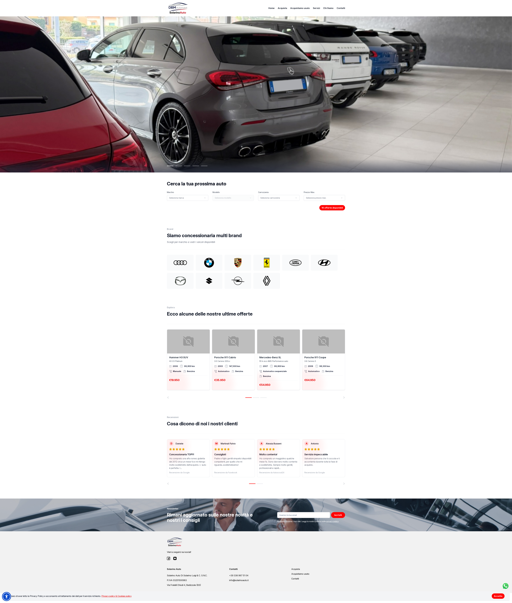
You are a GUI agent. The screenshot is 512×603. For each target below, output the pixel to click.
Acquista (282, 8)
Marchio (170, 192)
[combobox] (187, 198)
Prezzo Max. (309, 192)
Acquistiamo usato (300, 8)
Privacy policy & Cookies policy (116, 596)
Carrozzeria (263, 192)
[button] (6, 596)
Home (271, 8)
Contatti (341, 8)
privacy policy (332, 521)
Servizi (316, 8)
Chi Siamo (328, 8)
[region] (256, 364)
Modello (216, 192)
